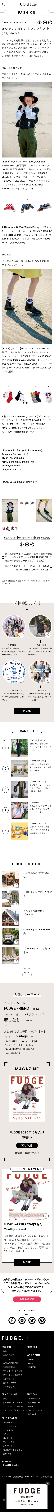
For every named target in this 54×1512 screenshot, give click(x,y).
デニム (34, 1036)
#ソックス (22, 537)
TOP (3, 580)
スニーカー (24, 1041)
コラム (6, 1434)
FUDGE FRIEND (16, 1008)
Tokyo (36, 1009)
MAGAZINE (6, 1476)
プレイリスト (9, 1442)
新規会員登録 (27, 1299)
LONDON (32, 1367)
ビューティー (34, 1402)
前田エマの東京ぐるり (12, 1449)
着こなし (12, 1020)
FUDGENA (8, 1014)
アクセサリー (9, 1386)
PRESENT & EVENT (11, 1465)
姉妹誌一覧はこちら (26, 1153)
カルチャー (8, 1422)
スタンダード (9, 1378)
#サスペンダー (10, 537)
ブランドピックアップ (12, 1371)
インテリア (9, 1045)
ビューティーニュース (12, 1402)
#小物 (37, 537)
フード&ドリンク (10, 1430)
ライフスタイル (9, 1426)
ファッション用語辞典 (12, 1375)
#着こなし (45, 537)
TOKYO (31, 1359)
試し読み (27, 1145)
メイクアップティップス (13, 1410)
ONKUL (34, 1041)
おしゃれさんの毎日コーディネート (25, 1031)
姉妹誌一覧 (18, 1476)
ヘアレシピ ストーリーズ (14, 1406)
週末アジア (8, 1438)
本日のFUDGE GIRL (10, 1041)
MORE (27, 1262)
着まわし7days (9, 1382)
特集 (19, 580)
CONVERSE (28, 1021)
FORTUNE (6, 1461)
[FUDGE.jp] (27, 4)
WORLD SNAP (34, 1355)
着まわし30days (26, 1045)
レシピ (31, 1406)
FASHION (11, 580)
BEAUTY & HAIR (9, 1394)
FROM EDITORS (31, 1476)
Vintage (22, 1036)
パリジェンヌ (35, 1014)
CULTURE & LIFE (10, 1418)
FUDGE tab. (32, 1347)
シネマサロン (9, 1445)
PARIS (30, 1363)
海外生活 (32, 1414)
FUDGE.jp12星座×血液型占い (20, 1049)
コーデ (10, 1026)
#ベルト (30, 537)
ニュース (7, 1359)
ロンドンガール (14, 1003)
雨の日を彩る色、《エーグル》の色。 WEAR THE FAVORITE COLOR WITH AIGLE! (27, 568)
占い (18, 1014)
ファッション (34, 1398)
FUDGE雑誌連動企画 (12, 1053)
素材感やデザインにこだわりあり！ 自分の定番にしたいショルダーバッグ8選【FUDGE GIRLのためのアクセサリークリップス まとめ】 (28, 557)
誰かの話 (7, 1453)
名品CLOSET (8, 1355)
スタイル (8, 1036)
